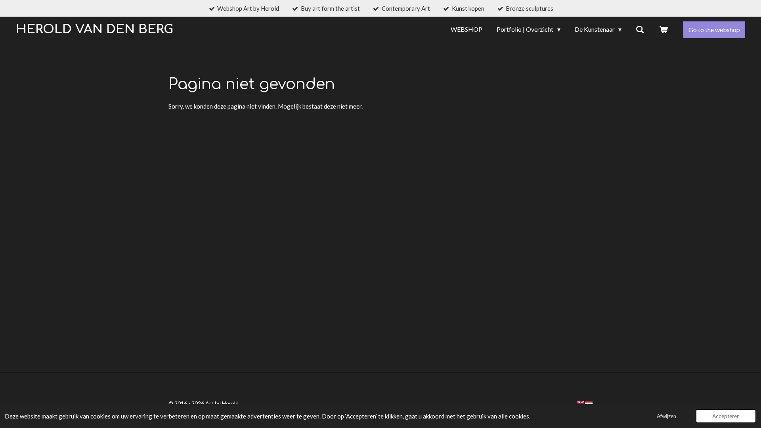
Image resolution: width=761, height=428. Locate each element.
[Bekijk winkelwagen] (663, 29)
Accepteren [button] (726, 416)
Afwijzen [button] (666, 416)
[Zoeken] (640, 29)
